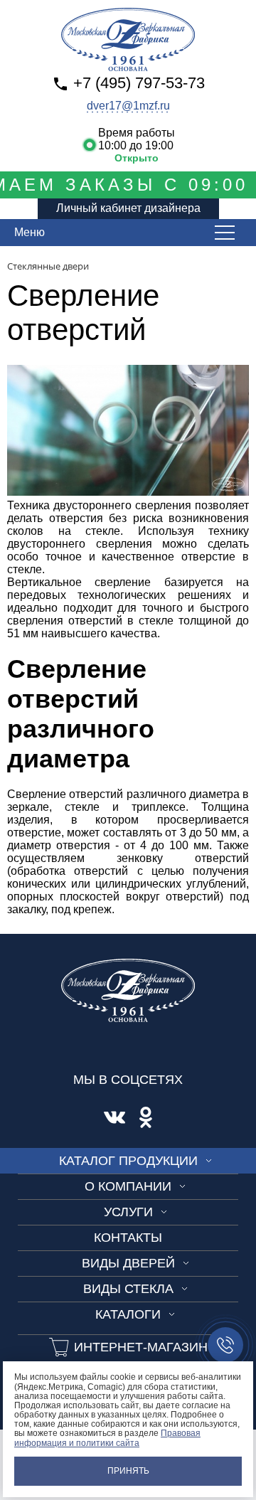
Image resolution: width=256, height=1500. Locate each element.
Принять (128, 1471)
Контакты (128, 1237)
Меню (29, 232)
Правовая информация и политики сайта (107, 1437)
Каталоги (128, 1314)
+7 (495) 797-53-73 (139, 83)
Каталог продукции (128, 1161)
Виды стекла (128, 1289)
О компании (128, 1186)
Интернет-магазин (141, 1347)
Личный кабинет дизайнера (128, 208)
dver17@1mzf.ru (128, 106)
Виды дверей (128, 1263)
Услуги (128, 1212)
